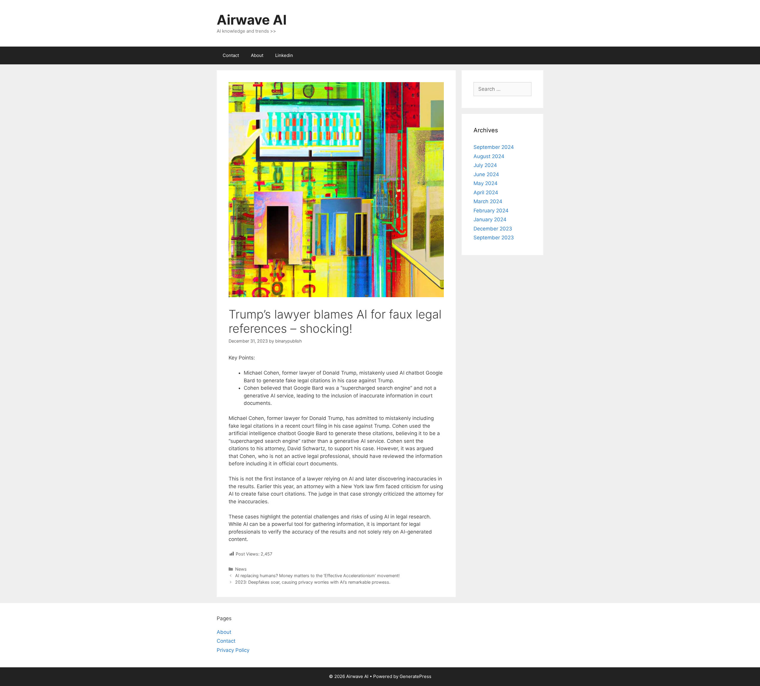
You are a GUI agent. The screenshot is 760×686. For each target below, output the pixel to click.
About (257, 55)
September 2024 (494, 147)
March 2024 (488, 201)
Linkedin (284, 55)
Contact (231, 55)
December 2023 (493, 229)
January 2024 (490, 219)
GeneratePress (415, 676)
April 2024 (486, 192)
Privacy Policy (233, 650)
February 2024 (491, 211)
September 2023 (494, 238)
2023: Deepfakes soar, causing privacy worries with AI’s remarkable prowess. (312, 582)
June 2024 (486, 174)
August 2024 (489, 156)
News (241, 569)
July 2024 (485, 165)
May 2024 (486, 183)
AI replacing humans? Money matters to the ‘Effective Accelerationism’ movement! (317, 575)
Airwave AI (252, 20)
